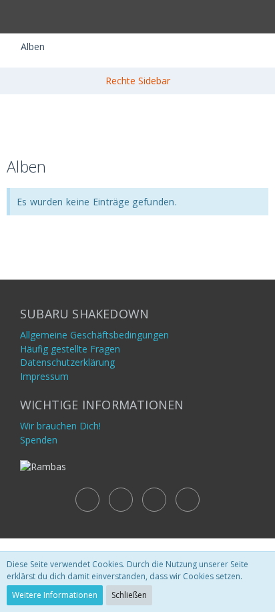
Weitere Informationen (54, 595)
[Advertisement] (137, 124)
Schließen (129, 595)
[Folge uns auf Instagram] (188, 500)
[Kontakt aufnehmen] (87, 500)
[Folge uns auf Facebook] (154, 500)
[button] (17, 16)
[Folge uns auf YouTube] (121, 500)
